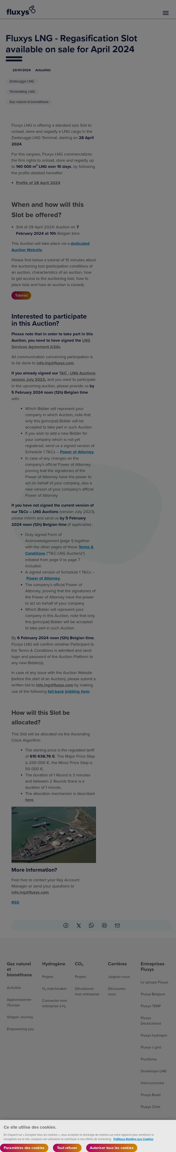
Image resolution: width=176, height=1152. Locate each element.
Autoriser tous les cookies (112, 1147)
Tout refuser (67, 1147)
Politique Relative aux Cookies (133, 1139)
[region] (88, 1136)
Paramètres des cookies (24, 1147)
